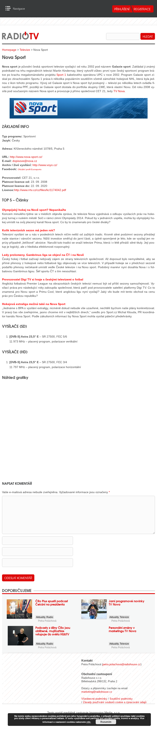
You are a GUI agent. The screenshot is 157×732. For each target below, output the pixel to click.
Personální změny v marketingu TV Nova (122, 629)
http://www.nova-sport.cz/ (26, 156)
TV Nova (119, 91)
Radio (49, 617)
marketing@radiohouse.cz (96, 691)
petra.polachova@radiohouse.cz (122, 664)
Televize (25, 49)
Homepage (9, 49)
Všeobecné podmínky (94, 698)
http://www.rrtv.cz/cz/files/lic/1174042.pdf (40, 190)
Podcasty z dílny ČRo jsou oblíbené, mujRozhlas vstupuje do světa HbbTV (52, 630)
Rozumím (105, 722)
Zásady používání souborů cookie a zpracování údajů (114, 702)
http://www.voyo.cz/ (45, 165)
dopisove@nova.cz (24, 161)
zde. (88, 721)
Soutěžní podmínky (121, 698)
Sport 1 (61, 74)
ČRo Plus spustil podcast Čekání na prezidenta (51, 603)
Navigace (9, 8)
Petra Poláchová (47, 620)
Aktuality (40, 617)
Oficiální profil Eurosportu (29, 169)
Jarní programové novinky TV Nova (126, 603)
